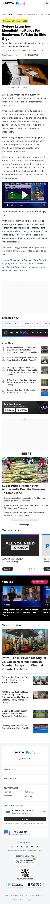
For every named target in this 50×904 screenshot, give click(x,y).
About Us (8, 895)
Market (42, 260)
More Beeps (24, 525)
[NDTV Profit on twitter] (17, 847)
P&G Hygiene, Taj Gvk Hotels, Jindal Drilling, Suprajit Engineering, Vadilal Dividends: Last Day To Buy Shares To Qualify (16, 697)
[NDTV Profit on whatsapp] (37, 847)
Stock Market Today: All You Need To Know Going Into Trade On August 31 (15, 680)
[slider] (25, 202)
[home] (15, 2)
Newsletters (9, 792)
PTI (9, 50)
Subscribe (7, 569)
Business (16, 50)
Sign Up (25, 819)
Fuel (9, 267)
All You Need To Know (12, 559)
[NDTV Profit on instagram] (22, 847)
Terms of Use (17, 895)
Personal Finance (28, 263)
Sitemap (37, 895)
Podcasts (8, 796)
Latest (42, 267)
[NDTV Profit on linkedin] (27, 847)
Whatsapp (29, 796)
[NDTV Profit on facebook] (12, 847)
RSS (44, 895)
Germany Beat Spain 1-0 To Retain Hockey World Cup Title (16, 726)
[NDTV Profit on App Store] (35, 884)
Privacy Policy (28, 895)
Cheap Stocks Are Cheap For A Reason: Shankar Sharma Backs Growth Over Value (20, 612)
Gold (14, 267)
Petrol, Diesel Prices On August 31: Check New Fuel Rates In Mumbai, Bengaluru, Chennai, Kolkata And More (24, 663)
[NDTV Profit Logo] (25, 751)
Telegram (29, 792)
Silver (24, 267)
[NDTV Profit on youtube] (32, 847)
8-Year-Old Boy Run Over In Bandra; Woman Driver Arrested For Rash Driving (14, 713)
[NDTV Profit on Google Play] (15, 884)
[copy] (47, 55)
